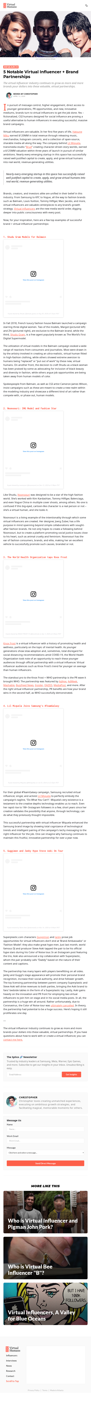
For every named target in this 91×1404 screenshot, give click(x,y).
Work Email (12, 1136)
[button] (86, 6)
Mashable (9, 685)
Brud (29, 146)
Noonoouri (24, 494)
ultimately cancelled (62, 1005)
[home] (10, 5)
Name (10, 1124)
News (9, 1365)
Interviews (11, 1360)
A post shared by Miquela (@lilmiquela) (22, 783)
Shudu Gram (17, 334)
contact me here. (13, 1039)
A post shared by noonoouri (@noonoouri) (22, 485)
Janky (58, 937)
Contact (10, 1376)
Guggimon (43, 937)
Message (11, 1148)
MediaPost (60, 685)
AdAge (62, 681)
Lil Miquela (74, 143)
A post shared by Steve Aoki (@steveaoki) (22, 927)
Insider (39, 685)
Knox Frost (9, 643)
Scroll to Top (12, 1381)
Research (10, 1370)
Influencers (11, 1355)
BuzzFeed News (25, 685)
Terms (44, 1390)
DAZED (48, 685)
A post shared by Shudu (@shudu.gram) (22, 314)
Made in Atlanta (56, 1390)
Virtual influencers (24, 208)
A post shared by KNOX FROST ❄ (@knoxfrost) (22, 634)
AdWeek (72, 681)
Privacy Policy (34, 1390)
